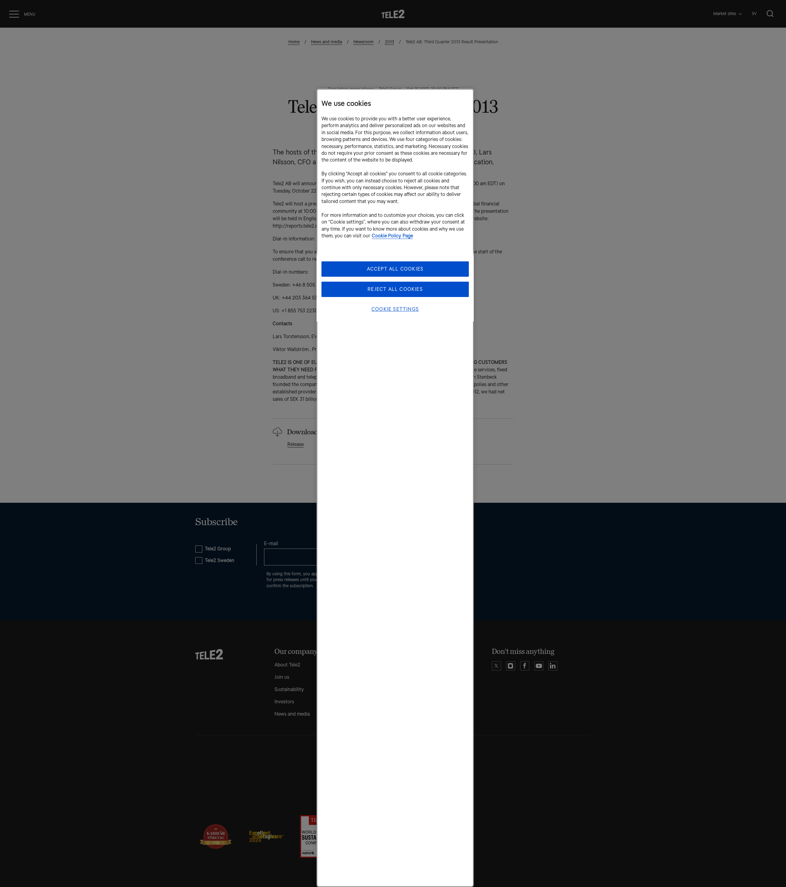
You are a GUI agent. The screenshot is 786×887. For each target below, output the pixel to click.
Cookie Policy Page (392, 236)
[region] (395, 488)
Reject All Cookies (395, 289)
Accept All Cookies (395, 269)
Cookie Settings (395, 309)
